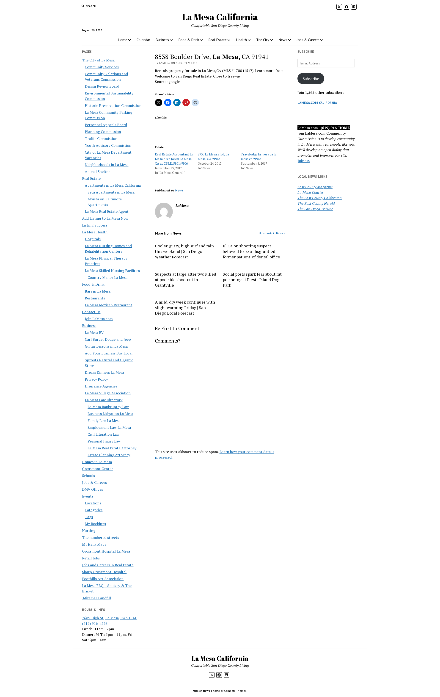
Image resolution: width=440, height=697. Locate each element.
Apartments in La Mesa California (113, 185)
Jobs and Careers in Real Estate (107, 564)
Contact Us (91, 311)
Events (87, 496)
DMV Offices (92, 489)
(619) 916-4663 (95, 623)
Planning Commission (103, 131)
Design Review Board (102, 86)
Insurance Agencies (101, 386)
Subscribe (311, 78)
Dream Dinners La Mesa (104, 372)
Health (241, 39)
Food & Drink (188, 39)
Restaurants (95, 298)
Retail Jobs (91, 558)
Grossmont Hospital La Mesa (106, 551)
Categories (93, 509)
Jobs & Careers (308, 39)
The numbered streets (100, 537)
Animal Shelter (97, 171)
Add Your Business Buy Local (108, 353)
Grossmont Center (97, 468)
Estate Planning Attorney (109, 454)
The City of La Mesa (98, 60)
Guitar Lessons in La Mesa (106, 346)
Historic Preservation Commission (113, 105)
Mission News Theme (206, 690)
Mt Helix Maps (94, 544)
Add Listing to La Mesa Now (105, 218)
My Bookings (95, 523)
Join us (303, 160)
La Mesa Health (94, 232)
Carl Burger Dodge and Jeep (108, 339)
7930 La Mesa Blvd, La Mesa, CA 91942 (213, 156)
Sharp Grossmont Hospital (104, 571)
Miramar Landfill (96, 597)
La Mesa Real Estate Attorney (112, 448)
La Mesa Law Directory (103, 399)
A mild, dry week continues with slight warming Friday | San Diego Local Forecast (185, 307)
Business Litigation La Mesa (110, 413)
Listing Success (94, 225)
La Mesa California (220, 17)
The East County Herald (316, 203)
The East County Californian (319, 197)
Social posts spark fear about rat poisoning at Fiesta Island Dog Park (252, 279)
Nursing (88, 530)
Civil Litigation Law (103, 434)
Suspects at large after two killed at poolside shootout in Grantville (185, 279)
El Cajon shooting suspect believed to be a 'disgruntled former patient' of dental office (251, 251)
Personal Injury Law (104, 441)
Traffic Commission (101, 138)
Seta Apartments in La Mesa (111, 192)
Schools (88, 475)
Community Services (102, 66)
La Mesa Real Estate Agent (107, 211)
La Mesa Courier (310, 192)
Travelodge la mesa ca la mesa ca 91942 (258, 156)
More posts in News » (272, 233)
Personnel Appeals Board (106, 124)
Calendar (143, 39)
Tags (89, 516)
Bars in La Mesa (97, 291)
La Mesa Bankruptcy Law (108, 406)
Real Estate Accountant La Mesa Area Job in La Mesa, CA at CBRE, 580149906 (174, 159)
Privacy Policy (96, 379)
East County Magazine (315, 186)
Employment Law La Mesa (109, 427)
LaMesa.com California (317, 103)
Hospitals (93, 238)
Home (122, 39)
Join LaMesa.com (99, 318)
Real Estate (217, 39)
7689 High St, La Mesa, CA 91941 (109, 617)
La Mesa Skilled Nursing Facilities (112, 270)
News (282, 39)
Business (162, 39)
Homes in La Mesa (97, 461)
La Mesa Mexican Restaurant (108, 304)
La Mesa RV (94, 332)
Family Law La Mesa (104, 420)
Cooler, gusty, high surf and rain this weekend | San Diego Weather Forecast (184, 251)
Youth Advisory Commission (108, 145)
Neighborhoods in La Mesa (106, 164)
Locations (93, 503)
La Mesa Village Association (108, 393)
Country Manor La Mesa (107, 277)
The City (262, 39)
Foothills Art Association (103, 578)
